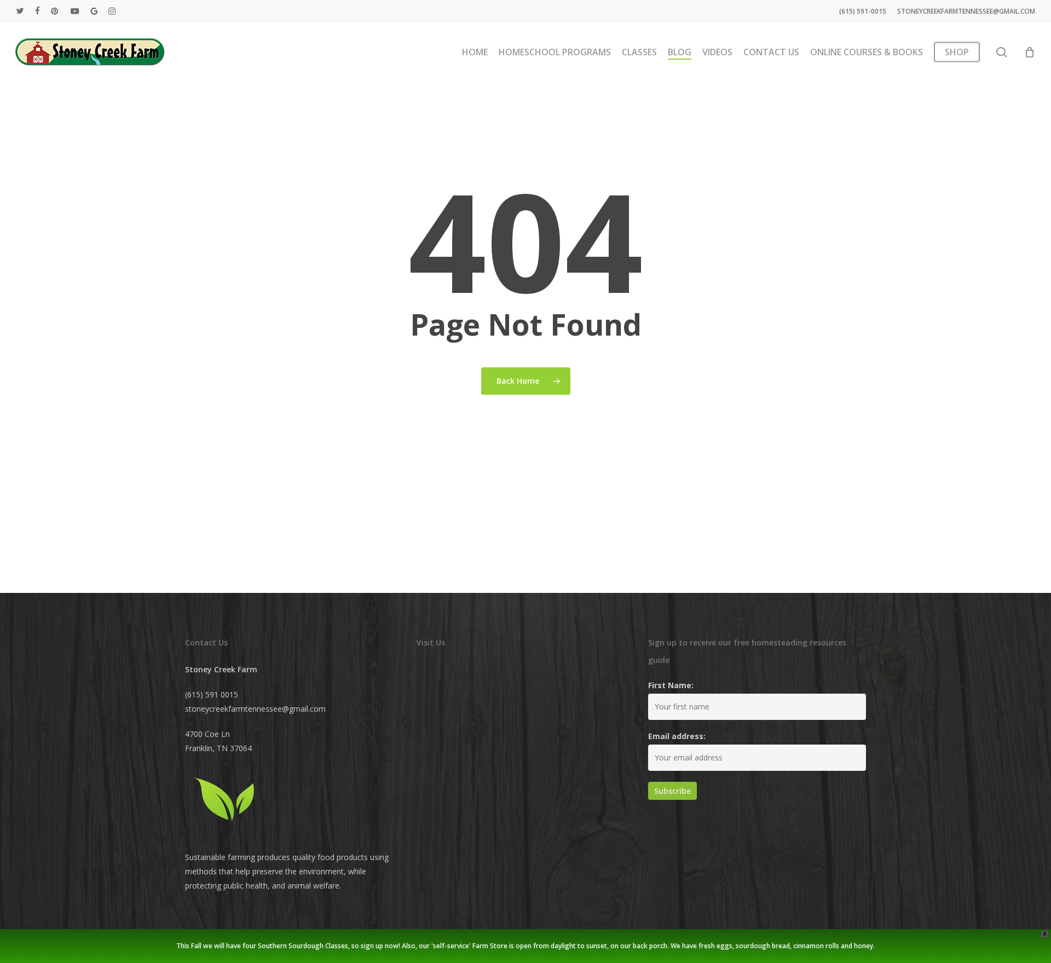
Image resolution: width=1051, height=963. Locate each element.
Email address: (677, 736)
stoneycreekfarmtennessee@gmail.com (255, 708)
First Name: (671, 685)
